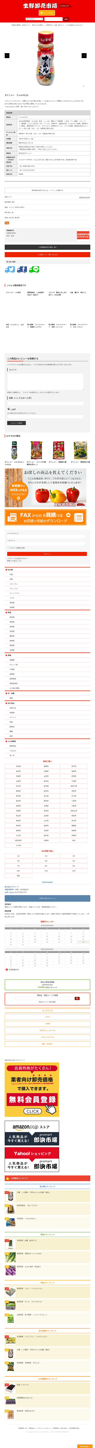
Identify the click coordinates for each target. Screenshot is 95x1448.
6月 (74, 861)
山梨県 (18, 781)
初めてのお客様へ (38, 25)
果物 (9, 655)
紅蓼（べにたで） (23, 1385)
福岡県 (18, 830)
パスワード (11, 541)
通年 (18, 876)
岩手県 (73, 766)
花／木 (12, 755)
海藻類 (12, 603)
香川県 (73, 821)
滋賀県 (18, 806)
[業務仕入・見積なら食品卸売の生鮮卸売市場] (47, 8)
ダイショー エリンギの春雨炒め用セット (36, 463)
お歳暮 (47, 1024)
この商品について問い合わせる (47, 254)
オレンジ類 (14, 665)
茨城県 (18, 776)
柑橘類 (12, 660)
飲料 (11, 736)
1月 (18, 856)
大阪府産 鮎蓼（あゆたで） (27, 1240)
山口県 (46, 821)
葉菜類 (12, 617)
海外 (73, 840)
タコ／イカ (14, 588)
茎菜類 (12, 631)
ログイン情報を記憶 (17, 548)
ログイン (53, 190)
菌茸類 (12, 636)
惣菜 (11, 722)
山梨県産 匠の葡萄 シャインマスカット (32, 1315)
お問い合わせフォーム (47, 898)
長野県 (73, 791)
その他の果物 (14, 688)
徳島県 (46, 826)
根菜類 (12, 627)
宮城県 (46, 771)
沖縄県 (46, 840)
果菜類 (12, 622)
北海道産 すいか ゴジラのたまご (30, 1302)
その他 (18, 845)
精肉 (11, 698)
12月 (74, 871)
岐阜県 (46, 791)
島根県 (73, 816)
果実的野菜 (14, 683)
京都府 (46, 806)
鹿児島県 (18, 840)
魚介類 (10, 570)
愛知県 (46, 801)
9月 (74, 866)
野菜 (9, 612)
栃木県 (46, 781)
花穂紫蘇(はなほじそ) (24, 1398)
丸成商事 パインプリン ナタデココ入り (32, 1336)
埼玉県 (18, 786)
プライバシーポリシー (44, 1428)
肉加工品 (13, 708)
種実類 (12, 645)
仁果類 (12, 669)
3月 (74, 856)
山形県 (46, 776)
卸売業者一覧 (22, 1428)
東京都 (46, 786)
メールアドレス (12, 533)
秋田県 (18, 771)
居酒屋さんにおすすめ (47, 1030)
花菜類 (12, 650)
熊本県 (46, 835)
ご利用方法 (49, 25)
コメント (13, 370)
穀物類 (12, 641)
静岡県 (18, 791)
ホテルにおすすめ (47, 1037)
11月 (46, 871)
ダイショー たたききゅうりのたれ (14, 463)
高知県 (18, 826)
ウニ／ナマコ (14, 593)
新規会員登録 (16, 25)
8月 (46, 866)
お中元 (47, 1017)
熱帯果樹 (13, 679)
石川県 (73, 796)
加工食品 (11, 703)
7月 (18, 866)
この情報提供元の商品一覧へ (47, 247)
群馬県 (73, 776)
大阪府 (73, 806)
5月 (46, 861)
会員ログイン (26, 25)
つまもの (13, 751)
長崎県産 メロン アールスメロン (30, 1288)
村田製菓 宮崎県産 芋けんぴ (28, 1363)
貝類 (11, 579)
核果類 (12, 674)
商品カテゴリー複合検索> (47, 1002)
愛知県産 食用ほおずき (26, 1411)
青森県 (46, 766)
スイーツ (13, 717)
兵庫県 (18, 811)
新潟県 (18, 796)
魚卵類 (12, 607)
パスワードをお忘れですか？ (17, 558)
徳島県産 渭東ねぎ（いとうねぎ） (30, 1253)
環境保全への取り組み (60, 1428)
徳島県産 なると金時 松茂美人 (29, 1267)
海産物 (12, 713)
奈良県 (46, 811)
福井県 (18, 801)
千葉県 (73, 781)
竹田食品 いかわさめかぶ (26, 1218)
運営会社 (32, 1428)
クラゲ (12, 598)
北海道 (18, 766)
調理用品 (13, 746)
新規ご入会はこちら (14, 561)
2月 (46, 856)
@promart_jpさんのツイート (15, 1060)
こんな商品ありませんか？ (74, 25)
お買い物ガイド (59, 25)
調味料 (12, 727)
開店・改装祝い (47, 1044)
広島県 (46, 816)
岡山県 (18, 816)
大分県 (18, 835)
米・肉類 (11, 693)
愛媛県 (73, 826)
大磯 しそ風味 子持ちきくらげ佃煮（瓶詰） (34, 1192)
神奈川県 (74, 786)
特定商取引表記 (74, 1428)
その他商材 (12, 741)
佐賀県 (46, 830)
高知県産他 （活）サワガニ (27, 1205)
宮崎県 (73, 835)
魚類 (11, 574)
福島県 (73, 771)
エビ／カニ (14, 584)
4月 (18, 861)
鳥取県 (18, 821)
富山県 (46, 796)
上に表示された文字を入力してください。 (22, 413)
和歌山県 (74, 811)
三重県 (73, 801)
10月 (18, 871)
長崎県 (73, 830)
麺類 (11, 731)
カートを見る (47, 12)
